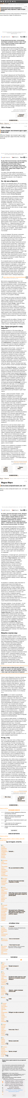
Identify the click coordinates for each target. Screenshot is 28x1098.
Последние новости (14, 820)
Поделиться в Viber (10, 1)
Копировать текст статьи (15, 1)
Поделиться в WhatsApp (8, 1)
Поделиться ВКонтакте (1, 1)
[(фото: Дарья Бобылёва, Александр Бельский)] (14, 277)
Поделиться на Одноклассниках (6, 1)
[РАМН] (4, 1021)
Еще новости (14, 840)
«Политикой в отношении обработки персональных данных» (14, 1090)
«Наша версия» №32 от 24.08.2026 (20, 791)
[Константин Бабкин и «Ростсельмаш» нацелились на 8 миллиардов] (4, 971)
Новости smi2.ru (4, 818)
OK (14, 1095)
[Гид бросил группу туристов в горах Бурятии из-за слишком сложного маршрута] (4, 1000)
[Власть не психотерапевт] (4, 962)
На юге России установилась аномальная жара (6, 814)
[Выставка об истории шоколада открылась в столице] (4, 903)
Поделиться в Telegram (12, 1)
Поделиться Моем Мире (3, 1)
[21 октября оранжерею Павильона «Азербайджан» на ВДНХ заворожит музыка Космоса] (4, 873)
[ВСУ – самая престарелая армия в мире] (4, 988)
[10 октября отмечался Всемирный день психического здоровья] (4, 953)
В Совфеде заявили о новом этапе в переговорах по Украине (20, 814)
